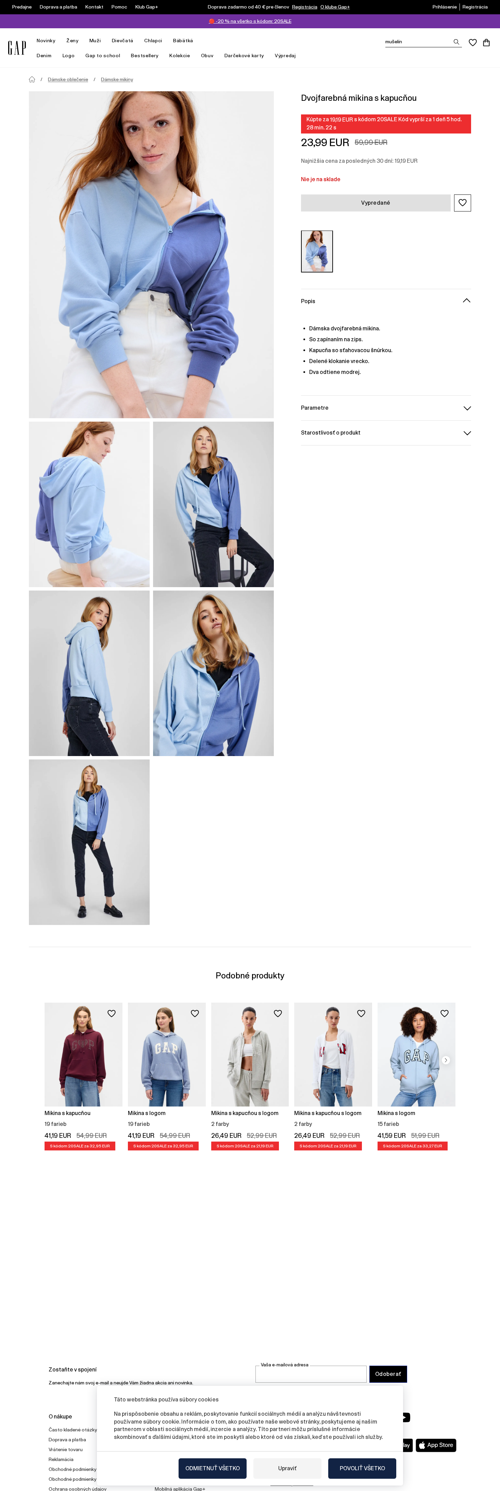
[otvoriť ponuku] (59, 40)
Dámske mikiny (117, 79)
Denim (44, 55)
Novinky (46, 40)
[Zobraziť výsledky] (456, 42)
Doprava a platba (58, 7)
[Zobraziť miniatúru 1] (89, 504)
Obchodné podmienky (72, 1469)
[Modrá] (317, 251)
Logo (69, 55)
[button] (462, 202)
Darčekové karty (244, 55)
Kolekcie (179, 55)
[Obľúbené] (473, 42)
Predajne (22, 7)
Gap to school (102, 55)
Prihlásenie (445, 7)
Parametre (315, 407)
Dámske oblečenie (68, 79)
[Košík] (486, 42)
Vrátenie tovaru (66, 1449)
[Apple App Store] (436, 1445)
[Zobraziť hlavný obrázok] (151, 254)
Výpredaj (285, 55)
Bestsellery (145, 55)
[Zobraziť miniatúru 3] (89, 673)
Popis (308, 301)
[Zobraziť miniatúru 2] (213, 504)
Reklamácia (61, 1459)
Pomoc (119, 7)
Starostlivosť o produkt (331, 432)
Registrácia (304, 7)
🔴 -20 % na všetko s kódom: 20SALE (250, 21)
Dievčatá (123, 40)
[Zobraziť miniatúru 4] (213, 673)
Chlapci (153, 40)
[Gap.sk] (17, 48)
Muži (95, 40)
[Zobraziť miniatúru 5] (89, 842)
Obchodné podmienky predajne (82, 1479)
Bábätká (183, 40)
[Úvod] (32, 79)
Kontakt (94, 7)
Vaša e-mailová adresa (285, 1364)
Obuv (207, 55)
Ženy (72, 40)
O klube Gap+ (335, 7)
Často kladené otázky (73, 1429)
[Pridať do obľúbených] (111, 1013)
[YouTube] (404, 1417)
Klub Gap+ (146, 7)
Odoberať (388, 1374)
